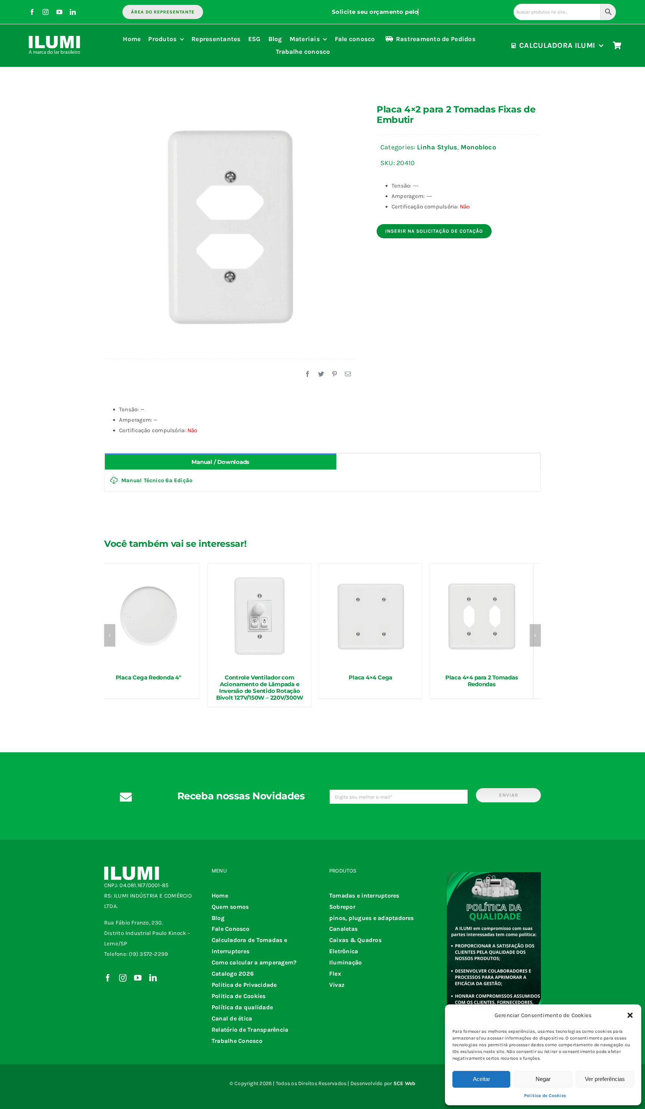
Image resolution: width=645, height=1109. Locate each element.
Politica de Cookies (545, 1095)
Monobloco (478, 147)
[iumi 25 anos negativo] (55, 32)
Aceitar (481, 1079)
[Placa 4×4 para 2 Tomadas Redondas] (481, 615)
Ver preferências (605, 1079)
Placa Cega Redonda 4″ (148, 677)
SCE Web (404, 1083)
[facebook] (32, 12)
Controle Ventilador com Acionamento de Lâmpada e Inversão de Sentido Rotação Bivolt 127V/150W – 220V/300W (259, 687)
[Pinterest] (334, 374)
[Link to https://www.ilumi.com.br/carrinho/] (617, 45)
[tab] (220, 461)
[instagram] (46, 12)
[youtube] (59, 12)
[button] (630, 1015)
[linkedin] (73, 12)
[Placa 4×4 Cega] (370, 615)
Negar (543, 1079)
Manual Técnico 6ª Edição (156, 480)
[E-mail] (348, 374)
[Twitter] (321, 374)
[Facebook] (307, 374)
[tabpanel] (322, 481)
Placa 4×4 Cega (370, 677)
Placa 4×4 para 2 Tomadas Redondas (481, 681)
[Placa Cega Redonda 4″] (148, 615)
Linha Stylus (437, 147)
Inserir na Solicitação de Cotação (434, 231)
